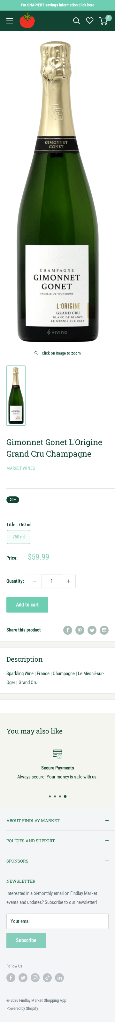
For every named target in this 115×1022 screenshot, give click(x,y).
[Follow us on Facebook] (10, 977)
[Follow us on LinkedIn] (59, 977)
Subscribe (26, 940)
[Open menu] (9, 20)
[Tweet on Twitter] (92, 630)
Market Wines (20, 468)
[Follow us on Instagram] (35, 977)
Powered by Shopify (22, 1008)
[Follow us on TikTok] (47, 977)
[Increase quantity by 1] (68, 581)
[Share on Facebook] (67, 630)
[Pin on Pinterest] (79, 630)
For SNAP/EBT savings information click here (57, 5)
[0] (103, 21)
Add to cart (27, 605)
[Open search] (76, 20)
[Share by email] (104, 630)
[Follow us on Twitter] (23, 977)
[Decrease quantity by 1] (35, 581)
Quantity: (15, 581)
